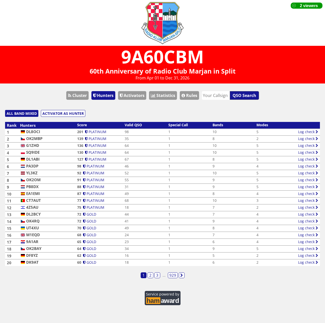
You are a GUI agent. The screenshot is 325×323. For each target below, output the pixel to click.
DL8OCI (33, 132)
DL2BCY (33, 214)
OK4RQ (33, 221)
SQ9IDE (33, 152)
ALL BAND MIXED (22, 113)
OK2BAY (33, 248)
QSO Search (244, 95)
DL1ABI (33, 159)
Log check (307, 131)
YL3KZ (32, 173)
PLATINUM (97, 131)
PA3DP (32, 166)
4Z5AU (32, 207)
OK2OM (33, 180)
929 (172, 275)
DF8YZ (32, 255)
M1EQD (33, 235)
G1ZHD (32, 145)
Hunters (104, 95)
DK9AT (32, 262)
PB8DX (32, 187)
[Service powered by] (163, 300)
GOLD (91, 214)
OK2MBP (34, 139)
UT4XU (32, 228)
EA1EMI (33, 193)
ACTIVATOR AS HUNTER (63, 113)
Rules (191, 95)
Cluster (79, 95)
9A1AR (32, 242)
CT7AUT (33, 200)
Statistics (165, 95)
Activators (133, 95)
